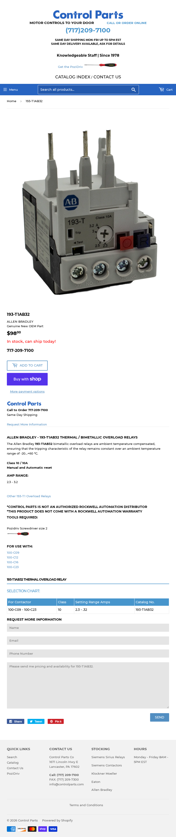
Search (12, 757)
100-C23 (13, 567)
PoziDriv (13, 773)
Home (11, 101)
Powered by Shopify (57, 820)
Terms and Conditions (86, 805)
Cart (169, 89)
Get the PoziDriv (71, 67)
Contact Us (15, 768)
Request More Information (27, 424)
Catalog (13, 762)
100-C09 (13, 552)
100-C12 (12, 557)
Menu (13, 89)
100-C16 (12, 562)
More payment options (27, 391)
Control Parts (28, 820)
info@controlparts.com (66, 784)
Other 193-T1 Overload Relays (29, 496)
